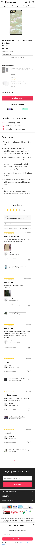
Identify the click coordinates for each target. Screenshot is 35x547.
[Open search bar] (29, 1)
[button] (28, 210)
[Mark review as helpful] (29, 259)
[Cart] (33, 1)
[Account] (26, 1)
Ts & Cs (20, 542)
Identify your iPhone (17, 57)
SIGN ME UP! (17, 539)
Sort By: (21, 228)
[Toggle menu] (2, 2)
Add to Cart (17, 98)
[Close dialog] (33, 524)
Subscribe (17, 484)
